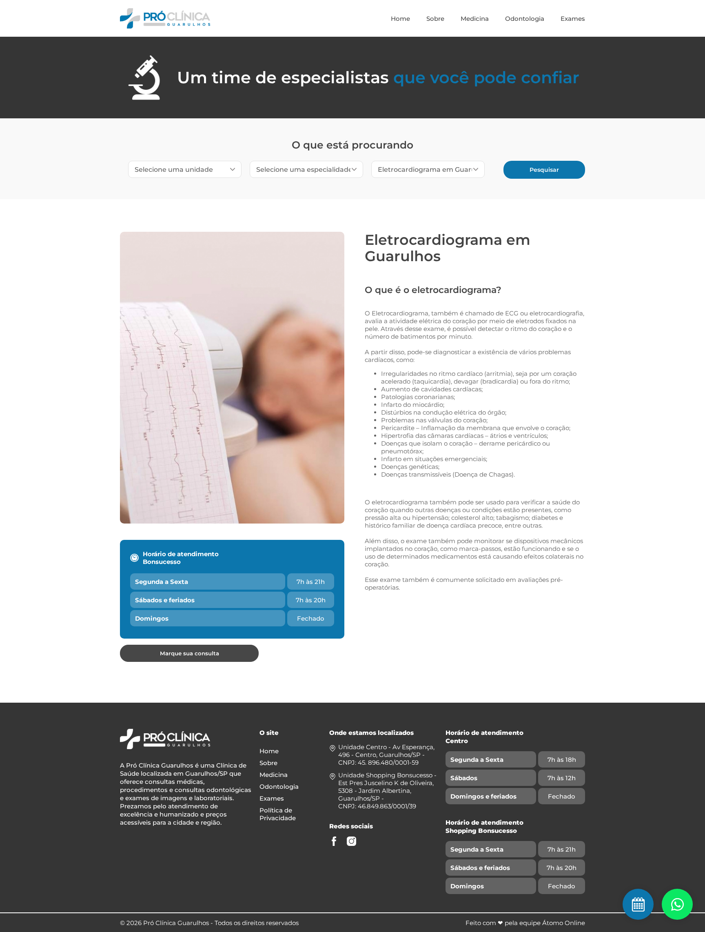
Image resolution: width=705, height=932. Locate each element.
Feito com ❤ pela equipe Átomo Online (525, 923)
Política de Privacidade (277, 814)
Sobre (435, 18)
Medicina (475, 18)
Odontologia (524, 18)
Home (400, 18)
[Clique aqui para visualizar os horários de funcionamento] (677, 904)
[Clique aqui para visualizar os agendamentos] (638, 904)
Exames (573, 18)
